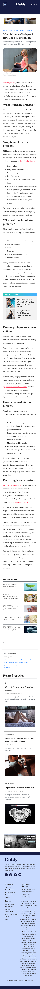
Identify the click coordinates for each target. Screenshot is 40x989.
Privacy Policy (26, 894)
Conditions (29, 31)
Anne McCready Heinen (15, 791)
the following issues (27, 161)
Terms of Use (24, 905)
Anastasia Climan (11, 75)
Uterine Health (19, 31)
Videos (7, 916)
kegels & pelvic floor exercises (18, 662)
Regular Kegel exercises (12, 485)
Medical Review (10, 890)
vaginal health (18, 660)
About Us (8, 887)
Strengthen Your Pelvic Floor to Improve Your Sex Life (24, 314)
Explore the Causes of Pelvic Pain (19, 787)
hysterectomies (20, 665)
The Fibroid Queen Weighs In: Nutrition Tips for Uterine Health (25, 303)
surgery (29, 665)
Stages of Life (9, 911)
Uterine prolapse (9, 83)
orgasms (5, 665)
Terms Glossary (10, 892)
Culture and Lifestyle (11, 914)
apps (11, 665)
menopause (6, 667)
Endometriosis (9, 784)
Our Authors (8, 895)
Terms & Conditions (28, 892)
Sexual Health (7, 31)
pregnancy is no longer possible (15, 387)
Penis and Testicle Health (8, 583)
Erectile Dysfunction (7, 594)
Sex (6, 683)
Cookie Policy (26, 897)
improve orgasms (21, 502)
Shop (6, 919)
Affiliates (7, 897)
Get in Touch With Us (28, 889)
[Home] (21, 4)
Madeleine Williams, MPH (15, 693)
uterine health (7, 660)
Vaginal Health (9, 734)
